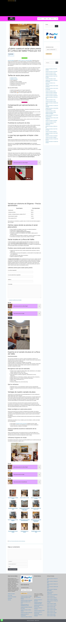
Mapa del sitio (37, 620)
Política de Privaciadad (12, 596)
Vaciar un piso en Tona (24, 497)
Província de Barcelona (15, 541)
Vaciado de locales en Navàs (51, 101)
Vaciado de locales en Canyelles (51, 71)
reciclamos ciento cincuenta (21, 423)
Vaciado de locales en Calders (51, 74)
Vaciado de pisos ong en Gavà (13, 509)
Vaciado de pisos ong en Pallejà (13, 532)
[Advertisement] (33, 9)
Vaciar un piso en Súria (51, 614)
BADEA (45, 18)
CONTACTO (52, 18)
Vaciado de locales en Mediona (51, 92)
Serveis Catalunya (22, 541)
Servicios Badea (11, 60)
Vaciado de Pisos (13, 77)
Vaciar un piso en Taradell (51, 612)
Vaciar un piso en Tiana (51, 608)
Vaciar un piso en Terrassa (52, 609)
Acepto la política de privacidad (15, 300)
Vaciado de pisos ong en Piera (36, 532)
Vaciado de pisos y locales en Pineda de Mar (24, 520)
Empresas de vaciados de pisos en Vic (36, 509)
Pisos (10, 541)
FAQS (48, 18)
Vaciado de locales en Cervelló (51, 94)
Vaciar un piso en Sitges (51, 615)
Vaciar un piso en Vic (51, 596)
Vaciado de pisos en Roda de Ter (13, 498)
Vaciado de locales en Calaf (51, 78)
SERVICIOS (39, 18)
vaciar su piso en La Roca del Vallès (25, 60)
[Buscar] (56, 26)
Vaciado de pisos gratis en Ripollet (13, 520)
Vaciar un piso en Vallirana (52, 597)
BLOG (56, 18)
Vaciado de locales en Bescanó (26, 600)
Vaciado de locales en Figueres (26, 616)
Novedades (10, 598)
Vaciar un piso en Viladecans (52, 594)
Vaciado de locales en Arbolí (39, 610)
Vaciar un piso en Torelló (51, 603)
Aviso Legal (10, 595)
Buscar (47, 24)
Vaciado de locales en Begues (51, 137)
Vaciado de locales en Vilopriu (26, 596)
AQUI (15, 0)
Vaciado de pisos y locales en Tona (36, 498)
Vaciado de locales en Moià (50, 110)
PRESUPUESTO (24, 58)
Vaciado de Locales (14, 79)
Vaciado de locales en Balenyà (51, 131)
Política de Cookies (11, 593)
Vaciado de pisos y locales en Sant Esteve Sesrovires (36, 520)
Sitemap (9, 599)
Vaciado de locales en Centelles (51, 120)
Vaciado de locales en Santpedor (52, 135)
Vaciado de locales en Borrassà (26, 612)
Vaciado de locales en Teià (50, 99)
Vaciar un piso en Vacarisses (52, 599)
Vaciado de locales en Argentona (52, 95)
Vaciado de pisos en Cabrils (24, 532)
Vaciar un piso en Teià (51, 611)
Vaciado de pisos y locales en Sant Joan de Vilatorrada (24, 509)
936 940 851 (38, 597)
